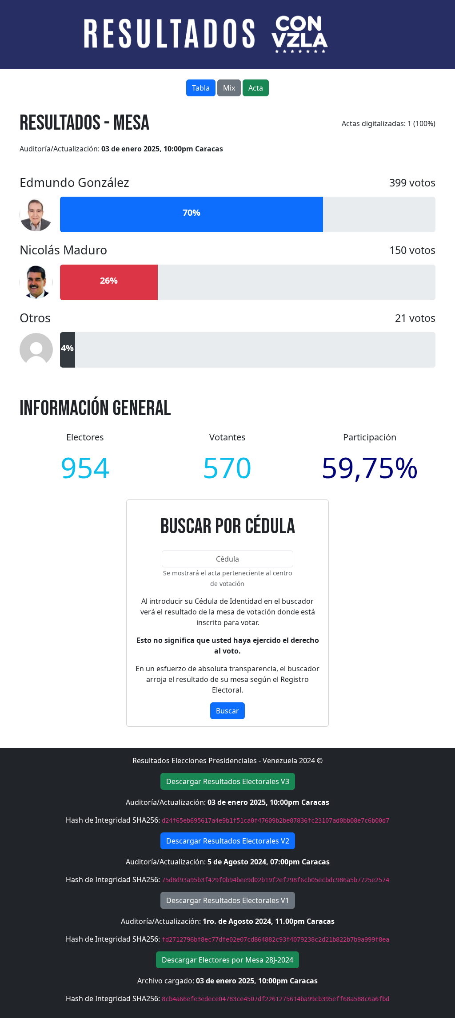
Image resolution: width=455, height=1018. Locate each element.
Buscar (227, 711)
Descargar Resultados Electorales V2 (227, 841)
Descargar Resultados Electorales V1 (227, 900)
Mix (229, 88)
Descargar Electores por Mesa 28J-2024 (227, 960)
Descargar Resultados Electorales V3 (227, 781)
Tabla (201, 88)
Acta (255, 88)
